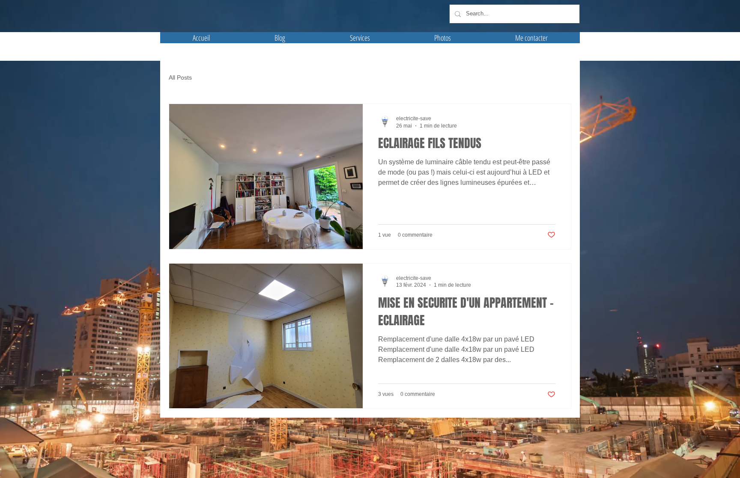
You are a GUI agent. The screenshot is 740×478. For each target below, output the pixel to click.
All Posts (180, 77)
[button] (442, 37)
